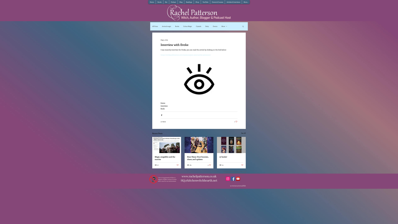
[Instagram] (228, 179)
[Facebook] (233, 179)
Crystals (198, 26)
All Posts (155, 26)
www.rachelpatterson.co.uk (199, 176)
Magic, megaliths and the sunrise (165, 158)
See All (243, 133)
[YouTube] (238, 179)
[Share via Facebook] (162, 115)
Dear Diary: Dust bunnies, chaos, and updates (197, 158)
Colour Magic (187, 26)
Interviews (164, 106)
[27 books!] (231, 145)
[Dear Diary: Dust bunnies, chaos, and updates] (199, 145)
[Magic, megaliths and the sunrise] (166, 145)
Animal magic (166, 26)
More (223, 26)
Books (177, 26)
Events (215, 26)
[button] (243, 26)
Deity (207, 26)
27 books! (223, 157)
